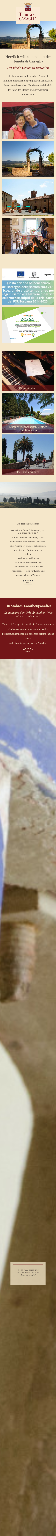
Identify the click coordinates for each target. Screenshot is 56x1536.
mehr (28, 582)
